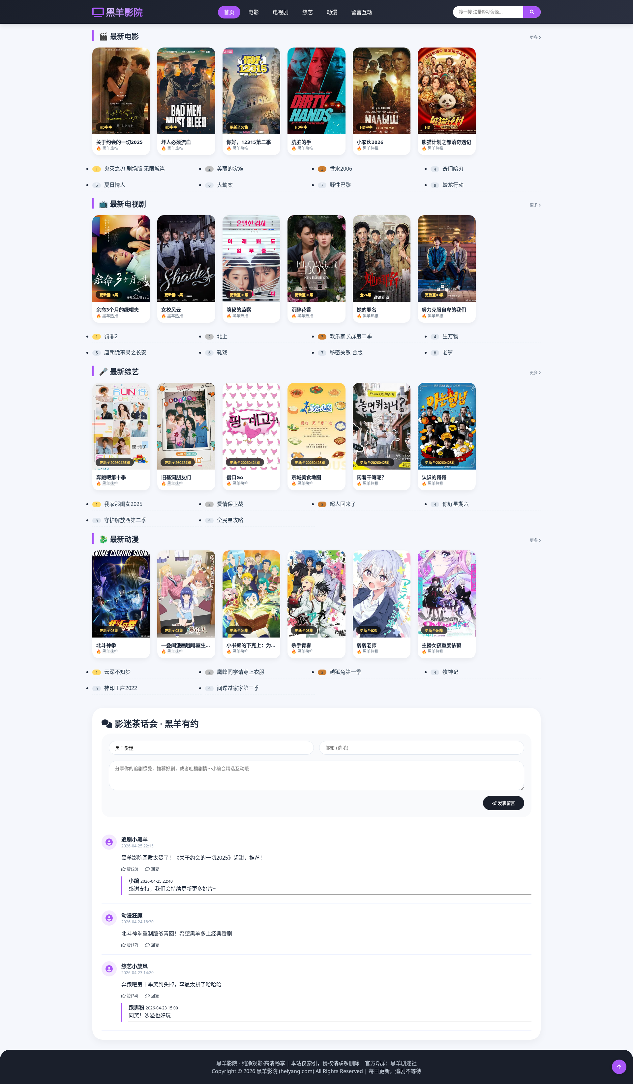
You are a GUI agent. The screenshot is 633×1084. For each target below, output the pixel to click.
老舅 (443, 352)
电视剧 (280, 12)
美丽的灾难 (226, 168)
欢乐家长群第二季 (346, 336)
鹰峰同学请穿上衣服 (236, 671)
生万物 (446, 336)
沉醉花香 (301, 309)
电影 (253, 12)
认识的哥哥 (434, 477)
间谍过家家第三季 (233, 688)
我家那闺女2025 (119, 504)
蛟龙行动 (449, 184)
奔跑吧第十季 (111, 477)
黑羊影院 (124, 12)
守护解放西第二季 (121, 520)
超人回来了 (338, 504)
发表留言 (506, 803)
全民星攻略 (226, 520)
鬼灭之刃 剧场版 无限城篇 (130, 168)
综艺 (307, 12)
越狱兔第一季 (341, 671)
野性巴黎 (336, 184)
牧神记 (446, 671)
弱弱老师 (367, 645)
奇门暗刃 (449, 168)
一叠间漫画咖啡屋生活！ (188, 645)
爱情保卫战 (226, 504)
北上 (218, 336)
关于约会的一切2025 (119, 142)
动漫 (332, 12)
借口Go (234, 477)
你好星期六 (451, 504)
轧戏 (218, 352)
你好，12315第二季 (248, 142)
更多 (534, 37)
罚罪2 (107, 336)
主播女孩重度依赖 (441, 645)
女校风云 (171, 309)
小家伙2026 (370, 142)
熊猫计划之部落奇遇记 (446, 142)
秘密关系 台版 (342, 352)
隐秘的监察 (238, 309)
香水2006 (336, 168)
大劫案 (220, 184)
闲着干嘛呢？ (371, 477)
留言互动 (361, 12)
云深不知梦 (113, 671)
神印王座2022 (116, 688)
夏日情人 (111, 184)
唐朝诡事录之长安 (121, 352)
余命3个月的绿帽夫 (117, 309)
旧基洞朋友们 (176, 477)
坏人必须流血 (176, 142)
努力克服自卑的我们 (444, 309)
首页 (229, 12)
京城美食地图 (306, 477)
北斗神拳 (106, 645)
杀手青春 (301, 645)
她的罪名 (367, 309)
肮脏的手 (301, 142)
